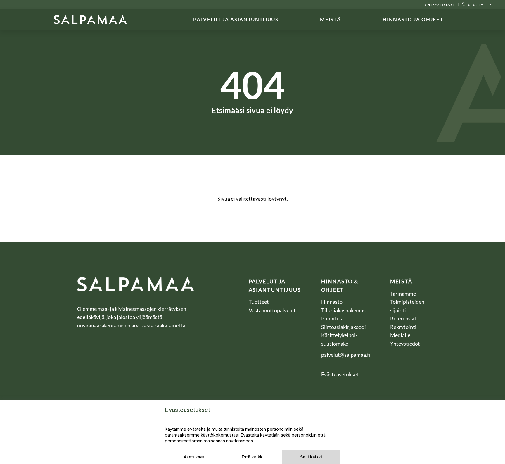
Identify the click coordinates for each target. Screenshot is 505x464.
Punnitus (332, 318)
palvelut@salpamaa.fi (345, 354)
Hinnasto (332, 302)
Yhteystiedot (439, 4)
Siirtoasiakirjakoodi (343, 327)
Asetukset (194, 456)
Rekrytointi (403, 327)
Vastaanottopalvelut (272, 310)
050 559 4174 (481, 4)
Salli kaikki (311, 456)
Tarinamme (403, 293)
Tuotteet (259, 302)
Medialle (400, 335)
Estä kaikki (253, 456)
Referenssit (403, 318)
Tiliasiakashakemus (343, 310)
